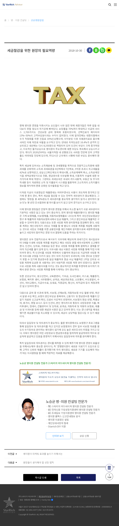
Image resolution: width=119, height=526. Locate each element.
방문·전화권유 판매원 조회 (29, 499)
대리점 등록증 (59, 496)
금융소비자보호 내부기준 (92, 496)
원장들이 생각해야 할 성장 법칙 (38, 462)
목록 (78, 477)
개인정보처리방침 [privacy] (44, 496)
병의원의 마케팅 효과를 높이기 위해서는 (43, 453)
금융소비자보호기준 (73, 496)
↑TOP (109, 476)
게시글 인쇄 (40, 477)
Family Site (46, 499)
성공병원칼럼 (37, 20)
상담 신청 (84, 436)
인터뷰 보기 (58, 436)
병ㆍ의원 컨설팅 (19, 20)
